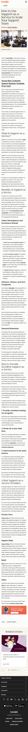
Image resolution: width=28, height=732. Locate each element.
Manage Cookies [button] (14, 724)
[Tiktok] (26, 699)
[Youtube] (11, 699)
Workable (11, 288)
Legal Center (9, 718)
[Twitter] (15, 699)
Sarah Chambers (12, 27)
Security (7, 721)
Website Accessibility (17, 721)
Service (5, 5)
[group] (14, 651)
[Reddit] (22, 699)
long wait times (5, 73)
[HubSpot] (14, 712)
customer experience (7, 447)
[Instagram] (7, 699)
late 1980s (10, 58)
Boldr (3, 563)
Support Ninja (5, 544)
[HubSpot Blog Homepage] (5, 2)
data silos (13, 443)
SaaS (24, 139)
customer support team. (16, 603)
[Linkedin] (18, 699)
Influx (3, 585)
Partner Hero (5, 518)
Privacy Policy (18, 718)
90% (9, 323)
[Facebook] (3, 699)
